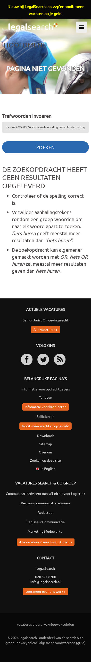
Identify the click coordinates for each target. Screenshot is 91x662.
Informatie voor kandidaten (45, 407)
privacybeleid (27, 642)
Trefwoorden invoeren (26, 116)
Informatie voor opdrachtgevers (45, 389)
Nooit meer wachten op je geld (45, 426)
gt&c (80, 642)
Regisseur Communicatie (45, 522)
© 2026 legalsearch (22, 637)
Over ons (45, 452)
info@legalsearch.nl (45, 581)
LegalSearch (45, 568)
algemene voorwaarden (57, 642)
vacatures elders (29, 624)
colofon (68, 624)
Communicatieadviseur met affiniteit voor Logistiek (45, 493)
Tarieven (45, 397)
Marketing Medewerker (46, 531)
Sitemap (45, 444)
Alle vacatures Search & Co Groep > (45, 542)
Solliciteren (45, 416)
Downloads (45, 435)
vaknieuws (52, 624)
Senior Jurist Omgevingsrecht (45, 320)
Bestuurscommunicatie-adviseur (45, 503)
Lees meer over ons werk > (45, 591)
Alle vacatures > (45, 329)
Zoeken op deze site (45, 460)
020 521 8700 (45, 577)
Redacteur (46, 512)
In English (48, 468)
